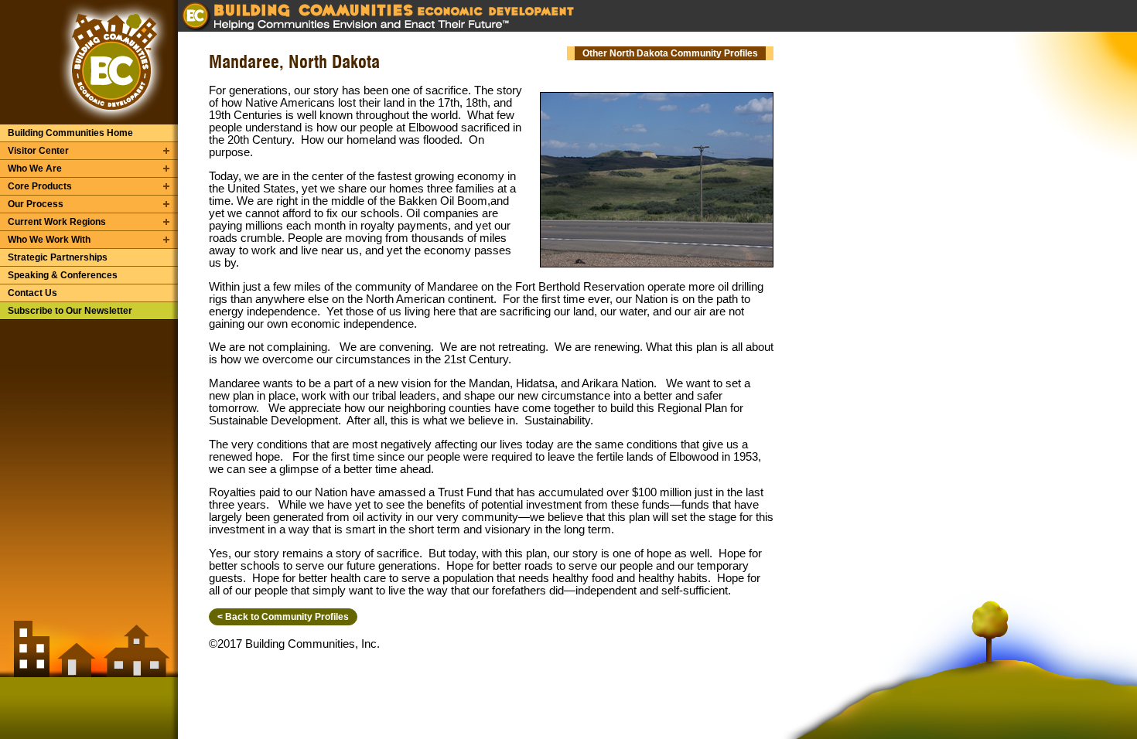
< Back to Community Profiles (283, 616)
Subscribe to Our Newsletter (70, 310)
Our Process (35, 204)
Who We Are (35, 168)
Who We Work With (49, 239)
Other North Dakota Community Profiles (670, 53)
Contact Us (32, 293)
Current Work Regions (57, 221)
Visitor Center (38, 150)
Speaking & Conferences (63, 275)
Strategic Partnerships (58, 257)
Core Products (40, 186)
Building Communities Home (70, 133)
